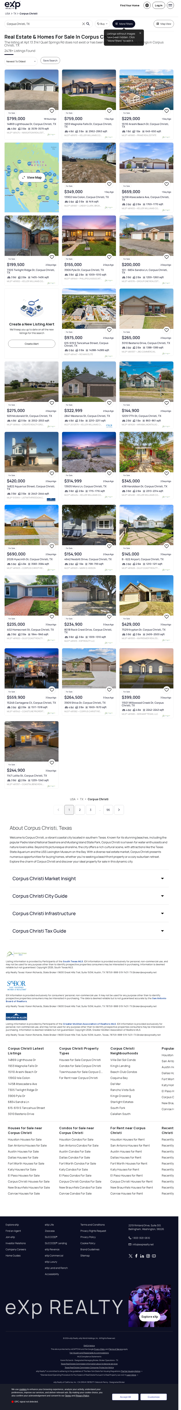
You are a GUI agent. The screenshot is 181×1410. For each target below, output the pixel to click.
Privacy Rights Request (93, 1231)
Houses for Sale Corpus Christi (80, 1060)
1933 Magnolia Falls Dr (23, 1066)
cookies (23, 1389)
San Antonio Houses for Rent (130, 1145)
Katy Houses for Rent (124, 1169)
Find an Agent (13, 1231)
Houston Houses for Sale (25, 1139)
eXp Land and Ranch (56, 1268)
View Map (34, 177)
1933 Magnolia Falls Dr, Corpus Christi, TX (88, 125)
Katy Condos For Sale (73, 1169)
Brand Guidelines (89, 1249)
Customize (154, 1397)
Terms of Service (116, 1349)
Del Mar (115, 1084)
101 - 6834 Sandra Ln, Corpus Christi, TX (145, 271)
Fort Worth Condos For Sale (77, 1163)
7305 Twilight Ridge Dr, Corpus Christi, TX (31, 271)
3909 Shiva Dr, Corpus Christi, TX (85, 703)
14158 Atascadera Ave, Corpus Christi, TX (145, 198)
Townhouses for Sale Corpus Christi (81, 1072)
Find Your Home (129, 5)
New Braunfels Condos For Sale (80, 1187)
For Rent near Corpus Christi (78, 1078)
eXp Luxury (51, 1262)
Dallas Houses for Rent (125, 1157)
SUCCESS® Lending (56, 1243)
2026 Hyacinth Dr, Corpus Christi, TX (30, 559)
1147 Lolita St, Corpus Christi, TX (27, 775)
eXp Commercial (54, 1255)
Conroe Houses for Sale (24, 1193)
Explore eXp (12, 1224)
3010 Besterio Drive (21, 1114)
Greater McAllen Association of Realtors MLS (89, 1023)
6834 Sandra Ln (18, 1102)
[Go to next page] (119, 810)
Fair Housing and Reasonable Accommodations (89, 1353)
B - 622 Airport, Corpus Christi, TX (143, 559)
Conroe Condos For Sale (75, 1193)
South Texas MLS (73, 961)
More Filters (126, 23)
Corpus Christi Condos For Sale (80, 1181)
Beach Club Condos (123, 1072)
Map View (165, 23)
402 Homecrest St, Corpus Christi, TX (30, 629)
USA (72, 799)
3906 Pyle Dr (16, 1096)
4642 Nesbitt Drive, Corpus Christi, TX (88, 559)
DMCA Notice (89, 1345)
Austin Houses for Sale (23, 1151)
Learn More (131, 1375)
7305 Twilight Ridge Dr (23, 1090)
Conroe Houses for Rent (126, 1193)
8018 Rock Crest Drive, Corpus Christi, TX (88, 631)
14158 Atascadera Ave (22, 1084)
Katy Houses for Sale (22, 1169)
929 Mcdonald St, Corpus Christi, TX (29, 416)
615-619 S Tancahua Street (26, 1108)
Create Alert (32, 343)
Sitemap (85, 1255)
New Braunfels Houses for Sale (29, 1187)
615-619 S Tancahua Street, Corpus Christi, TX (86, 344)
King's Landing (120, 1066)
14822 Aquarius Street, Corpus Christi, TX (31, 487)
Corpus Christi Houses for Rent (131, 1181)
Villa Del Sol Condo (123, 1060)
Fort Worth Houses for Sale (26, 1163)
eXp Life (49, 1224)
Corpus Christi (98, 799)
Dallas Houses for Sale (23, 1157)
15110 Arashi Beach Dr (22, 1072)
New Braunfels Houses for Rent (131, 1187)
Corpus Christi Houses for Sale (28, 1181)
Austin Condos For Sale (75, 1151)
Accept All (125, 1397)
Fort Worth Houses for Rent (128, 1163)
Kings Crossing (120, 1096)
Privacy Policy (88, 1237)
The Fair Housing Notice (130, 1371)
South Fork (117, 1108)
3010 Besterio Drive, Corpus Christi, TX (146, 343)
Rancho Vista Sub (122, 1090)
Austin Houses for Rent (126, 1151)
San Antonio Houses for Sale (27, 1145)
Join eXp (10, 1237)
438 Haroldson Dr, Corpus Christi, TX (144, 486)
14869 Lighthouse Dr (22, 1060)
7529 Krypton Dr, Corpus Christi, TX (144, 629)
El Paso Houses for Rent (126, 1175)
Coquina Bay (119, 1078)
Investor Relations (16, 1243)
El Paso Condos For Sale (75, 1175)
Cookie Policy (87, 1243)
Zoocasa (50, 1231)
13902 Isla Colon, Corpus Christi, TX (86, 197)
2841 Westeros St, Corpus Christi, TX (87, 416)
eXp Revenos (52, 1249)
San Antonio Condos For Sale (78, 1145)
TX (81, 799)
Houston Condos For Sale (76, 1139)
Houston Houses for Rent (127, 1139)
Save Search (50, 60)
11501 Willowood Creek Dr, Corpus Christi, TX (143, 704)
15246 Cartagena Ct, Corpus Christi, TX (31, 703)
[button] (89, 878)
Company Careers (16, 1249)
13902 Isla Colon (19, 1078)
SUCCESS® (51, 1237)
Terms (68, 1395)
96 (108, 810)
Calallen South (120, 1114)
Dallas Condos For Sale (74, 1157)
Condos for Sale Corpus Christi (80, 1066)
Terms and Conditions (92, 1224)
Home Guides (13, 1255)
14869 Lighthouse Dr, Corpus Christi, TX (31, 124)
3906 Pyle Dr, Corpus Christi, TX (84, 270)
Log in (158, 5)
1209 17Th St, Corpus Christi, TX (141, 416)
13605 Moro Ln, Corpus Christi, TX (85, 486)
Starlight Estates (121, 1102)
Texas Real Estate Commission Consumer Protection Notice (89, 1367)
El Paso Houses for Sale (24, 1175)
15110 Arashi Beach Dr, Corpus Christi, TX (145, 125)
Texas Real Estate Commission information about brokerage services (89, 1364)
